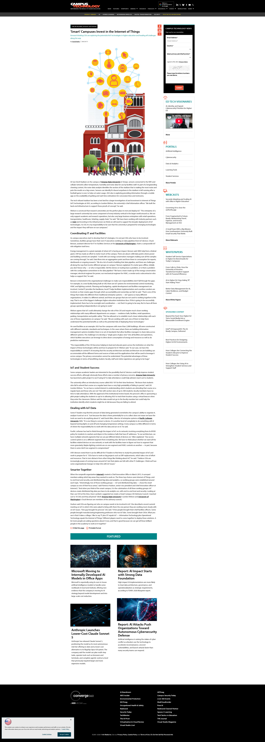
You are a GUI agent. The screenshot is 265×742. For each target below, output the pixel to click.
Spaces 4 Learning (164, 712)
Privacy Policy (183, 62)
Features (116, 9)
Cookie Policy (132, 735)
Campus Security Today (166, 695)
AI (99, 14)
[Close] (71, 719)
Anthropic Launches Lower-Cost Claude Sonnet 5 (90, 633)
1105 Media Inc (106, 735)
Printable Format (95, 528)
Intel (74, 222)
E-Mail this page (78, 528)
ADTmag (160, 692)
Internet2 (100, 474)
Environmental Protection (130, 699)
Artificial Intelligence (173, 151)
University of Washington (126, 243)
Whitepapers (174, 252)
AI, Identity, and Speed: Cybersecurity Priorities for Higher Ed (179, 108)
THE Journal (162, 718)
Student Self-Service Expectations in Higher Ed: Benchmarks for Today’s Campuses (179, 258)
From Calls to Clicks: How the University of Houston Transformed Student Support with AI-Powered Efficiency (177, 270)
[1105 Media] (82, 714)
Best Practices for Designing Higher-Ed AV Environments (176, 341)
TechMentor (124, 715)
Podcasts (151, 9)
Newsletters (182, 9)
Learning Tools (171, 170)
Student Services (172, 176)
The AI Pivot (125, 718)
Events (171, 9)
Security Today (126, 712)
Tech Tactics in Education (167, 715)
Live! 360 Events (163, 699)
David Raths (76, 41)
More (190, 9)
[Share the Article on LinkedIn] (159, 30)
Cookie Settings (47, 734)
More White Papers (173, 299)
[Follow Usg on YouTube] (190, 5)
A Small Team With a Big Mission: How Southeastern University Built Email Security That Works (179, 231)
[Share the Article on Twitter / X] (159, 34)
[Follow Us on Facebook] (186, 5)
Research (143, 9)
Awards (133, 9)
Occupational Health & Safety (132, 705)
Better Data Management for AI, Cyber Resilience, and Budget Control (178, 290)
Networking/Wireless (124, 14)
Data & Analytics (172, 163)
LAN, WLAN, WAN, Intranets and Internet (84, 26)
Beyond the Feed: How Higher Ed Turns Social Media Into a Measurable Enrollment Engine (178, 318)
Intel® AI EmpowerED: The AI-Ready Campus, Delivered (177, 330)
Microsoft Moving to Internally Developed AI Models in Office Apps (88, 574)
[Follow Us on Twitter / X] (180, 5)
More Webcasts (172, 240)
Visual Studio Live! (127, 725)
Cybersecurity (171, 157)
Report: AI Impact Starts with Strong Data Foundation (135, 574)
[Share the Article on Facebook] (159, 26)
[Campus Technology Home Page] (85, 6)
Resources (162, 9)
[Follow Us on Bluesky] (183, 5)
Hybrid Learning (108, 14)
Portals (171, 146)
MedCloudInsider (164, 702)
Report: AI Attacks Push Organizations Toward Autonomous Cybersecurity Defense (137, 629)
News (109, 9)
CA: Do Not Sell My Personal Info (161, 735)
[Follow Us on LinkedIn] (177, 5)
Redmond (124, 708)
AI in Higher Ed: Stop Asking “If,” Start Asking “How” (178, 281)
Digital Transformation (143, 14)
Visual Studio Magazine (166, 722)
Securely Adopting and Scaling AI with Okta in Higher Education (178, 200)
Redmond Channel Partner (167, 708)
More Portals (171, 182)
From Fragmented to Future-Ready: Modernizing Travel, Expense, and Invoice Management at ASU (177, 219)
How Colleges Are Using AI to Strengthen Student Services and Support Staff (178, 365)
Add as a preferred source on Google (167, 4)
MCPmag (123, 702)
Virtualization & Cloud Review (132, 722)
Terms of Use (145, 735)
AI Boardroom (125, 692)
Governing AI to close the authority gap (175, 208)
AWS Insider (125, 695)
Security (157, 14)
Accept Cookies (64, 734)
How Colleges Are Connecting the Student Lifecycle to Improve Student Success (179, 352)
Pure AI (160, 705)
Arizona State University (110, 182)
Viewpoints (125, 9)
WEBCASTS (172, 194)
